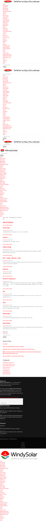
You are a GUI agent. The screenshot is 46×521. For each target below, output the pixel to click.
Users (4, 51)
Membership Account (7, 54)
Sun (4, 291)
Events (4, 14)
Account (4, 44)
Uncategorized (6, 370)
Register (4, 41)
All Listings (5, 18)
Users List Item (6, 53)
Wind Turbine (5, 9)
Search (4, 66)
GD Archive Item (6, 37)
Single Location (6, 21)
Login (4, 42)
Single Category (6, 20)
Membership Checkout (7, 55)
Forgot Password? (6, 45)
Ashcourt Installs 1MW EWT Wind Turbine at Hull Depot (13, 346)
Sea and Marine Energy (9, 364)
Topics (4, 38)
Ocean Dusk (6, 228)
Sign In (4, 27)
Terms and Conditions (7, 31)
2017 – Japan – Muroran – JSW (12, 258)
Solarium (5, 269)
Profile (4, 50)
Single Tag (5, 22)
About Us (23, 442)
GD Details (5, 40)
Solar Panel (5, 7)
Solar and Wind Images (8, 365)
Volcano (5, 237)
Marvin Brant (6, 230)
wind (4, 302)
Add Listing (5, 28)
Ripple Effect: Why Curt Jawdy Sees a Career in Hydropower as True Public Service (18, 349)
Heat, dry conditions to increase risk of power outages (13, 356)
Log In (4, 58)
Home (4, 4)
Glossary (4, 12)
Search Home (5, 15)
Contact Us (23, 444)
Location (4, 32)
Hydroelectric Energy (7, 11)
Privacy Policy (23, 447)
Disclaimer (23, 445)
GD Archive (5, 35)
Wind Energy (5, 8)
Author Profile (5, 24)
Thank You (5, 60)
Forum (4, 34)
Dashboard (5, 25)
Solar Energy (5, 5)
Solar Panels (6, 323)
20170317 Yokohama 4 (9, 279)
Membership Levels (7, 57)
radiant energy (7, 247)
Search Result (5, 17)
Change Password (6, 48)
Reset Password (6, 47)
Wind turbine (6, 313)
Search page (5, 30)
